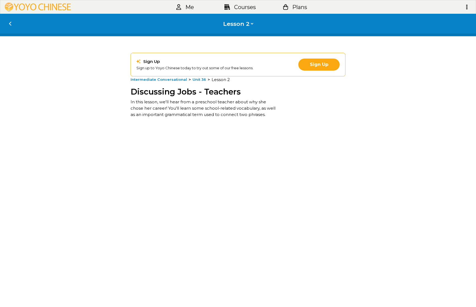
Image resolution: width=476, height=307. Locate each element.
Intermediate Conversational (159, 79)
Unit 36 (199, 79)
